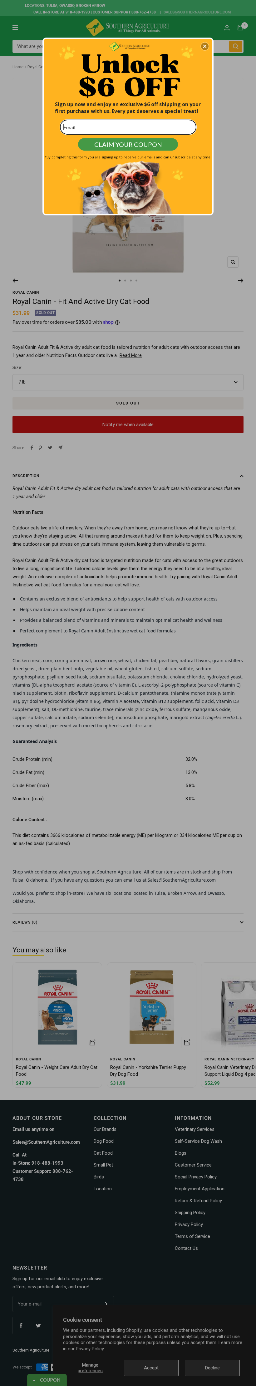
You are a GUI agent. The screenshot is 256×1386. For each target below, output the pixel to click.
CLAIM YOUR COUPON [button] (128, 144)
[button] (205, 46)
